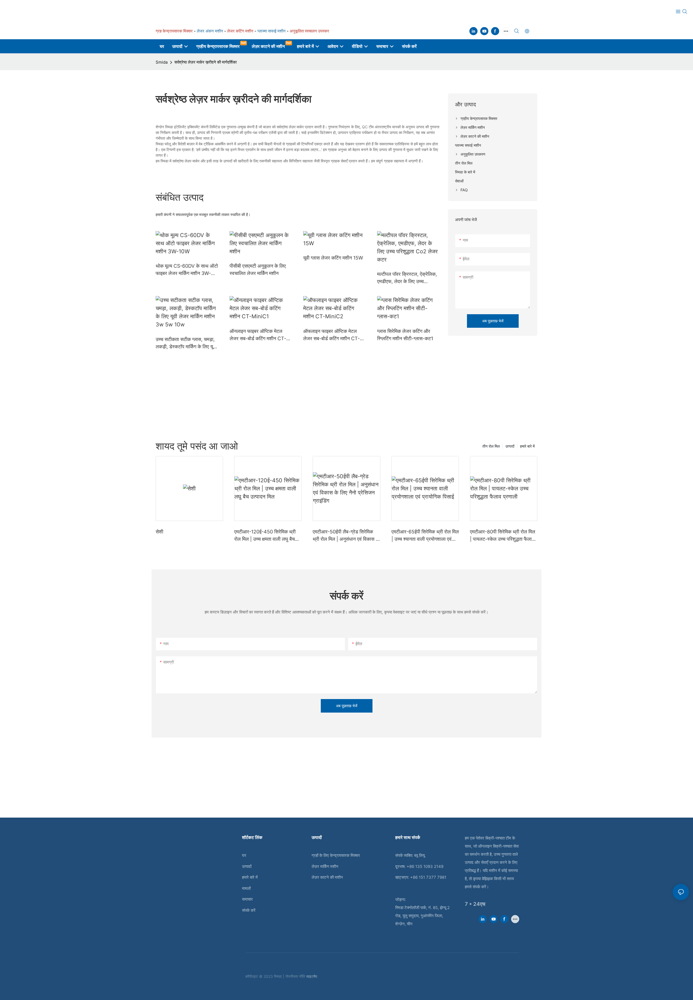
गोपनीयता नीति (295, 976)
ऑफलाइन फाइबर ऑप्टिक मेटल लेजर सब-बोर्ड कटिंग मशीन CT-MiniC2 (331, 335)
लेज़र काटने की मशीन (327, 877)
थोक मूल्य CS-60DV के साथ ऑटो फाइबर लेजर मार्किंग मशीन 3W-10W (187, 270)
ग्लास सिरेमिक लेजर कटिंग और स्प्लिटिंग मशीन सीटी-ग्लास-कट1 (405, 334)
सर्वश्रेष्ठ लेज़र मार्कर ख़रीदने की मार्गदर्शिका (205, 62)
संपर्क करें (249, 910)
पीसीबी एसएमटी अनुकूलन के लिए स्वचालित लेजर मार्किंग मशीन (258, 269)
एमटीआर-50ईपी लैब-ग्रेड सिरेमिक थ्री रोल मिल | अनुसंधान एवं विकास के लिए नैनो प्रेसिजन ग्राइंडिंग (346, 536)
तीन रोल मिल (491, 446)
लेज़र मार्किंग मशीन (325, 866)
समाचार (247, 899)
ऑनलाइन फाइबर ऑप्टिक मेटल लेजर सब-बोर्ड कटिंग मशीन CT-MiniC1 (258, 335)
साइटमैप (311, 976)
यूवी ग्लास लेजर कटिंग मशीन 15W (333, 258)
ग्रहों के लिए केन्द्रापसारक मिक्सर (336, 855)
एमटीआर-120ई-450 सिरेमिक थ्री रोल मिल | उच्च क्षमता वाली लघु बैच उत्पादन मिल (265, 536)
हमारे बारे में (527, 446)
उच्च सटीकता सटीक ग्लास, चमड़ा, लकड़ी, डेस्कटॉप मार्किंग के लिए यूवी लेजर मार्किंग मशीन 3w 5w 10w (186, 343)
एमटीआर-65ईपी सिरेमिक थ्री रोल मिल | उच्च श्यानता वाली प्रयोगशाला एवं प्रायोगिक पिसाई (425, 536)
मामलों (246, 888)
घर (244, 855)
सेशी (159, 532)
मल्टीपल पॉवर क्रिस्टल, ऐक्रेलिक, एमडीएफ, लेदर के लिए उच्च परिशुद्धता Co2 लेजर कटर (407, 278)
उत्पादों (509, 446)
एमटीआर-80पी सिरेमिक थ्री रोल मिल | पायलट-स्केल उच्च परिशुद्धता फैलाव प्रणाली (502, 536)
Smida (162, 62)
